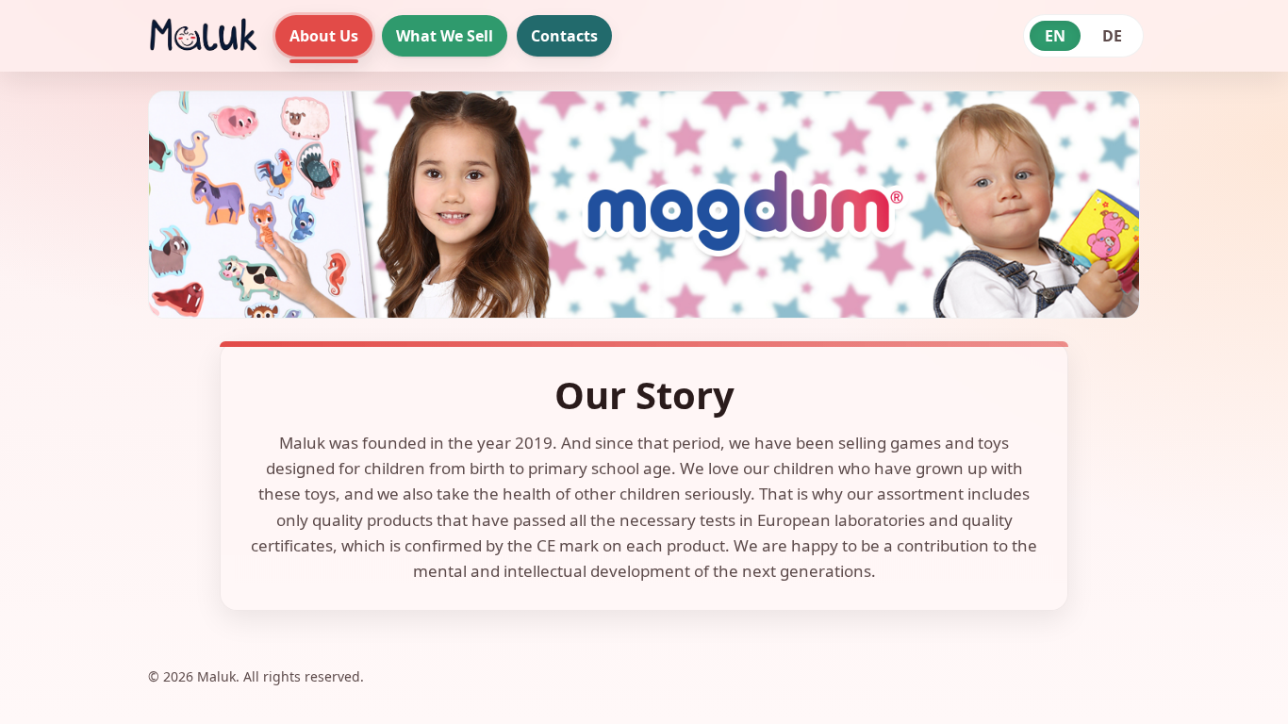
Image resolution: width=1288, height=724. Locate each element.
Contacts (564, 35)
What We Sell (444, 35)
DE (1112, 35)
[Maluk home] (202, 35)
